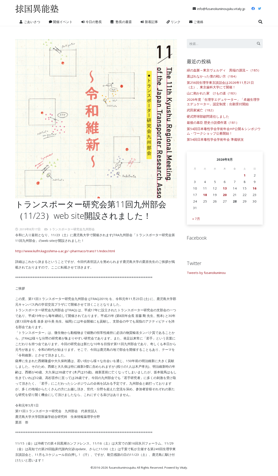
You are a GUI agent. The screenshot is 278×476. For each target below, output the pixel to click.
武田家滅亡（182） (201, 110)
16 (254, 188)
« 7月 (196, 218)
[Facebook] (253, 8)
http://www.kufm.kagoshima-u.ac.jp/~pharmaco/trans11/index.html (65, 251)
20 (225, 195)
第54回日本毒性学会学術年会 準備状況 (215, 139)
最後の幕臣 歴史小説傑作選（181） (213, 122)
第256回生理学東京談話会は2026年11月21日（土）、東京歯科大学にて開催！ (220, 84)
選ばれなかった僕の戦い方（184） (212, 76)
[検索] (260, 21)
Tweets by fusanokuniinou (206, 272)
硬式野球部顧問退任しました (208, 116)
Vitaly (183, 467)
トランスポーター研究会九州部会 (72, 229)
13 (225, 188)
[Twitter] (259, 8)
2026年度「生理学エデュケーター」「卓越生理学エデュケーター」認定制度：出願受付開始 (223, 101)
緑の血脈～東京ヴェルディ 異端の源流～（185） (224, 70)
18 (205, 195)
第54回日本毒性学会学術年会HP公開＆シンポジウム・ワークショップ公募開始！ (224, 131)
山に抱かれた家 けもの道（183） (212, 93)
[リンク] (37, 8)
